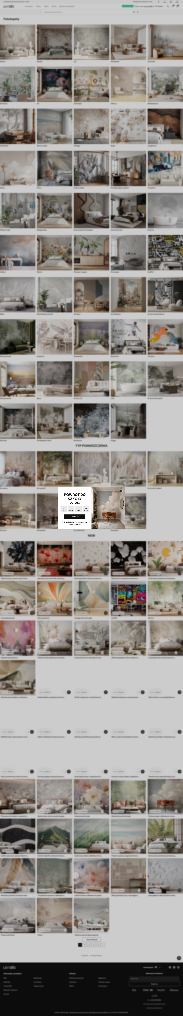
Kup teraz (75, 516)
